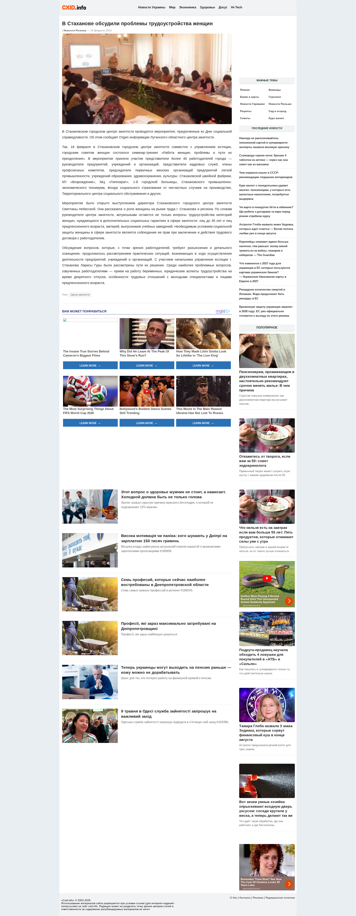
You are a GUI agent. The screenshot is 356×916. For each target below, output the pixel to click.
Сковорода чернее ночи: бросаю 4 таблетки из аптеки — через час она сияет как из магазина (263, 160)
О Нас (233, 897)
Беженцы (275, 89)
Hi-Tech (236, 7)
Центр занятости (80, 294)
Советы (245, 118)
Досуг (223, 7)
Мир (172, 7)
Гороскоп (275, 96)
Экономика (187, 7)
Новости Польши (280, 103)
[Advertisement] (147, 457)
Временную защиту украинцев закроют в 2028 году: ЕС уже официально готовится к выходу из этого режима (266, 311)
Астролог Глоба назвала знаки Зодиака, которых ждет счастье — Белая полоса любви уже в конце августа (266, 229)
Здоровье (207, 7)
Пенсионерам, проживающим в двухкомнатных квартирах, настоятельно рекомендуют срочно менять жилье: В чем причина (266, 381)
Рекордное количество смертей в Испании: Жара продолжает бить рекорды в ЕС (262, 294)
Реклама (258, 897)
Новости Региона (75, 30)
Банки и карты (249, 96)
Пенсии (245, 89)
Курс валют (276, 118)
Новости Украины (151, 7)
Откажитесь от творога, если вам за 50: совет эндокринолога (264, 460)
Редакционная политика (280, 897)
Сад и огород (277, 111)
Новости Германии (252, 103)
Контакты (245, 897)
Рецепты (245, 111)
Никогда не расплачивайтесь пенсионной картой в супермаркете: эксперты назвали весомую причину (264, 143)
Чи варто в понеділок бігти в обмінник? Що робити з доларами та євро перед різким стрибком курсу (266, 212)
